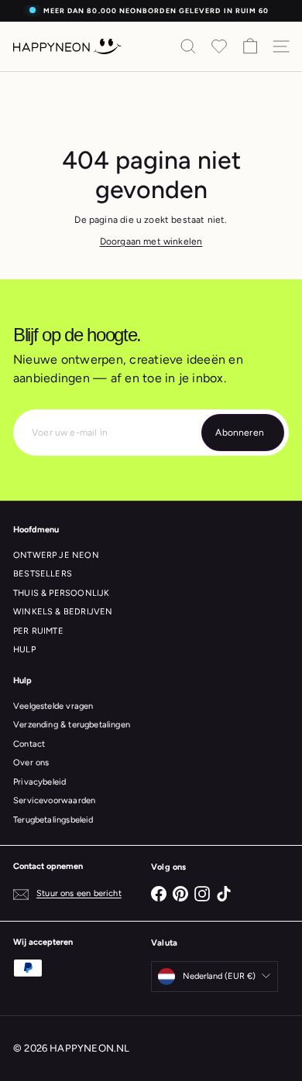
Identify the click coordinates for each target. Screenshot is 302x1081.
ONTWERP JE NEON (56, 555)
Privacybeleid (39, 782)
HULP (24, 650)
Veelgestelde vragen (53, 706)
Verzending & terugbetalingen (71, 725)
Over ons (31, 763)
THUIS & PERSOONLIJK (61, 593)
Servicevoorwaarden (54, 800)
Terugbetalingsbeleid (53, 820)
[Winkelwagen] (250, 46)
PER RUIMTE (38, 631)
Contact (29, 744)
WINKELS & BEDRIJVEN (62, 612)
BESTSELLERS (42, 574)
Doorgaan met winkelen (151, 241)
